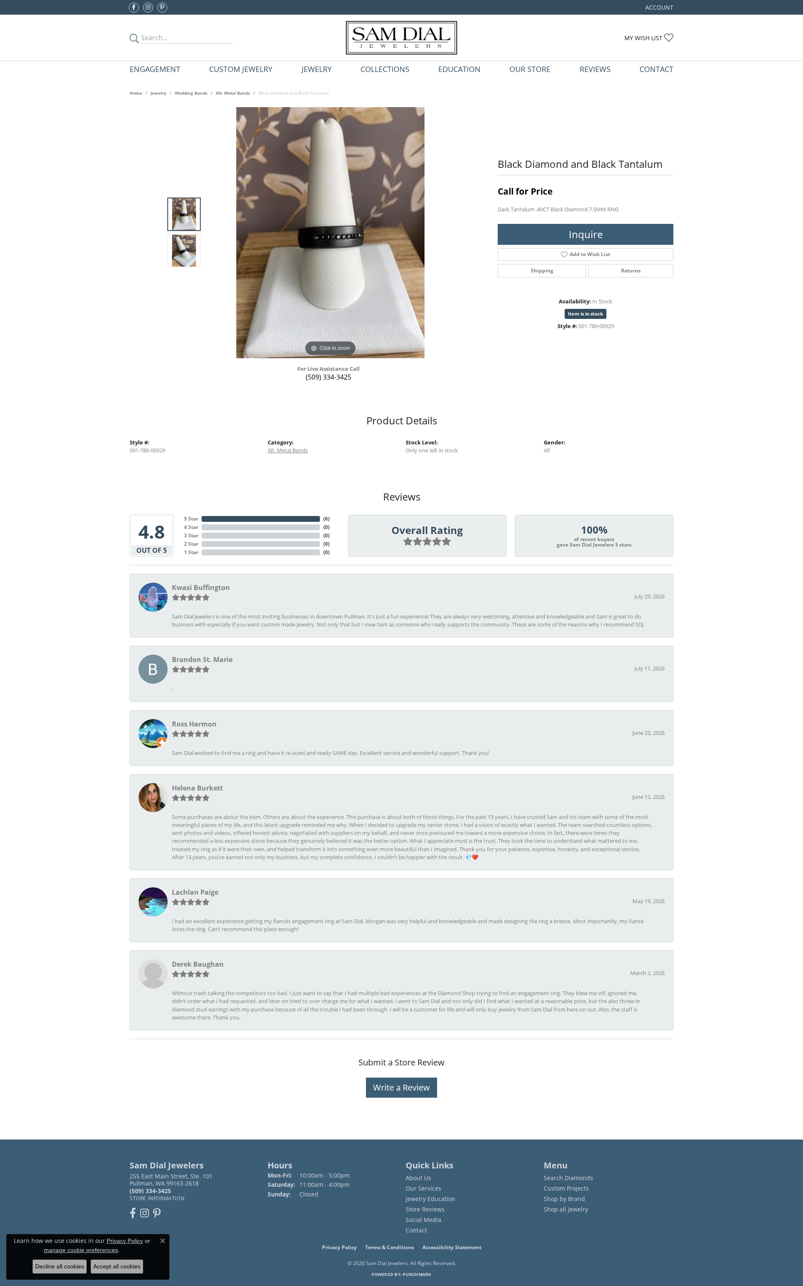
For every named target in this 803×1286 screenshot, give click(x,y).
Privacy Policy (339, 1247)
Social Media (423, 1220)
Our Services (423, 1188)
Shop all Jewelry (566, 1209)
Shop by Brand (564, 1199)
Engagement (155, 69)
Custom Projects (566, 1188)
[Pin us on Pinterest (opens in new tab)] (162, 8)
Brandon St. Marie (202, 659)
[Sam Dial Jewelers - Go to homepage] (401, 38)
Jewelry (317, 69)
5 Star (191, 518)
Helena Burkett (197, 788)
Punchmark (417, 1274)
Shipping (542, 270)
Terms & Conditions (389, 1247)
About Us (418, 1178)
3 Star (191, 535)
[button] (658, 7)
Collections (385, 69)
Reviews (595, 69)
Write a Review (401, 1087)
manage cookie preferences (81, 1250)
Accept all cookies (117, 1266)
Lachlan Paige (195, 892)
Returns (631, 270)
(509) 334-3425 (328, 377)
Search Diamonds (568, 1178)
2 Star (191, 543)
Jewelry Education (430, 1199)
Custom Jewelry (240, 69)
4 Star (191, 527)
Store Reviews (425, 1209)
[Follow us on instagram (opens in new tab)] (148, 8)
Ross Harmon (194, 724)
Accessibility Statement (451, 1247)
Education (459, 69)
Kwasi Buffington (201, 587)
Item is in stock (585, 314)
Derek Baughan (198, 964)
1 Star (191, 552)
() (326, 518)
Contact (656, 69)
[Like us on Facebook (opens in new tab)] (134, 8)
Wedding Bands (191, 93)
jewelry (158, 93)
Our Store (529, 69)
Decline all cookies (59, 1266)
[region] (330, 232)
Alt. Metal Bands (233, 93)
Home (136, 93)
